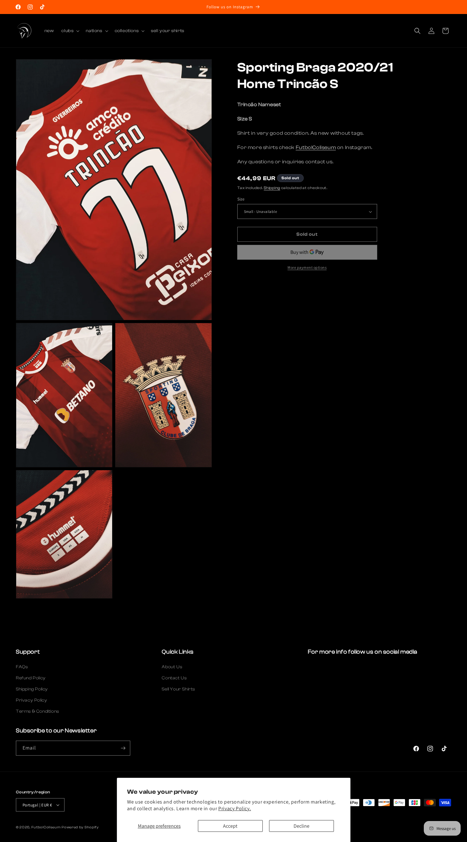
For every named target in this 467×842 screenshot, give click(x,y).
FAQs (22, 666)
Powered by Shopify (80, 827)
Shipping (272, 188)
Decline (301, 826)
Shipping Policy (32, 689)
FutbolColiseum (316, 147)
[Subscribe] (123, 748)
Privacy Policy (31, 700)
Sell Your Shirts (178, 689)
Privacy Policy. (234, 808)
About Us (172, 666)
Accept (230, 826)
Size (241, 199)
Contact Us (174, 678)
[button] (70, 30)
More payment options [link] (307, 267)
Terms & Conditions (37, 711)
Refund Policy (31, 678)
